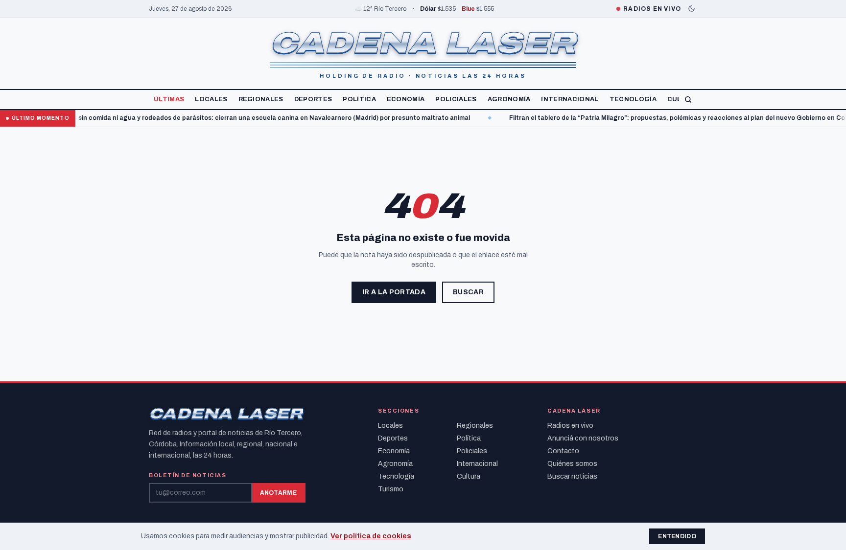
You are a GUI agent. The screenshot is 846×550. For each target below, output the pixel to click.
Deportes (313, 99)
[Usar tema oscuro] (691, 8)
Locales (211, 99)
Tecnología (633, 99)
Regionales (260, 99)
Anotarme (278, 492)
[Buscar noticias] (688, 99)
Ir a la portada (393, 292)
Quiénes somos (572, 463)
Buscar (468, 292)
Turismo (390, 489)
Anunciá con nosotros (582, 438)
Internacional (569, 99)
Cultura (468, 476)
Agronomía (509, 99)
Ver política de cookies (370, 536)
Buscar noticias (572, 476)
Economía (406, 99)
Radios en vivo (570, 425)
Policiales (455, 99)
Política (359, 99)
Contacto (563, 451)
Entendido (677, 536)
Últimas (169, 99)
